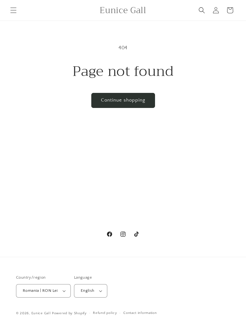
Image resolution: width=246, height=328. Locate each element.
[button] (13, 10)
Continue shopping (123, 100)
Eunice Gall (41, 313)
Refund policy (105, 313)
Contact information (140, 313)
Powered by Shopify (69, 313)
